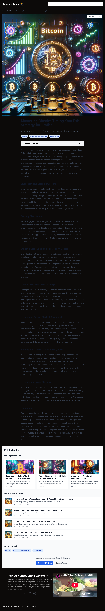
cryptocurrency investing (38, 136)
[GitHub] (30, 593)
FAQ (67, 4)
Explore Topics (61, 563)
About (62, 4)
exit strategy (54, 136)
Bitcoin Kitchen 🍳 (12, 4)
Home (4, 11)
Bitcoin (24, 136)
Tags (82, 4)
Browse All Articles (45, 563)
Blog (10, 11)
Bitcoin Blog (52, 4)
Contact (75, 4)
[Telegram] (34, 593)
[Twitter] (25, 593)
